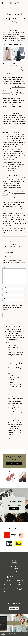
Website (4, 298)
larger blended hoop (8, 223)
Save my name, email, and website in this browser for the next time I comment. (13, 307)
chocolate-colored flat (9, 185)
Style (18, 10)
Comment (6, 267)
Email (4, 293)
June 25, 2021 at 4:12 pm (15, 398)
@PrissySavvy (6, 32)
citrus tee (19, 106)
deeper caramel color (17, 182)
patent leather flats (8, 179)
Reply (7, 342)
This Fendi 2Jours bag (15, 208)
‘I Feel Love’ (20, 125)
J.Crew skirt (6, 93)
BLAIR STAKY (11, 634)
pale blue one (15, 146)
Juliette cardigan (18, 157)
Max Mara (12, 140)
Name (4, 287)
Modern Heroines (13, 123)
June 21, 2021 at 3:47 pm (13, 326)
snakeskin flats (14, 168)
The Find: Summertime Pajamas (14, 241)
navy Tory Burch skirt (18, 87)
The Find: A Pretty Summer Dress (13, 247)
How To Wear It (12, 10)
